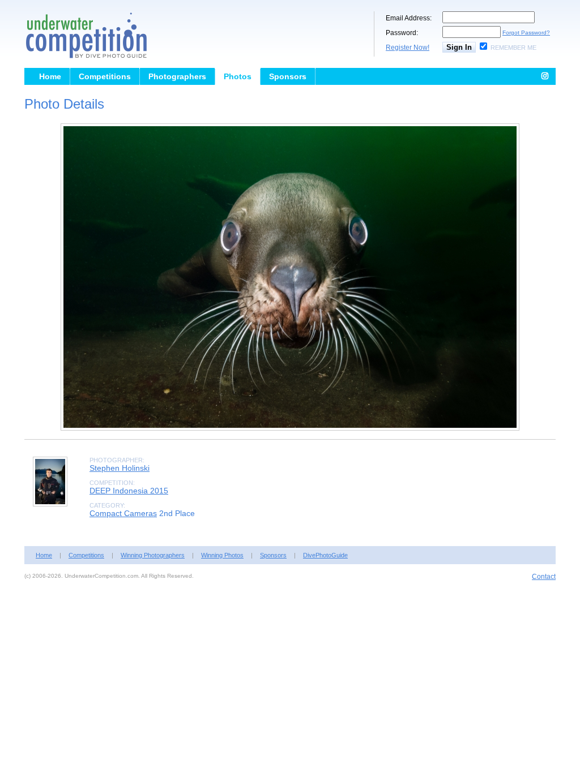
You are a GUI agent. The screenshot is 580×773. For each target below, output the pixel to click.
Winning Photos (222, 555)
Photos (237, 76)
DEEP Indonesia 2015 (128, 490)
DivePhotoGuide (325, 555)
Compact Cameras (123, 513)
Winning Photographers (153, 555)
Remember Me (513, 47)
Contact (544, 577)
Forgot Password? (526, 32)
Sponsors (287, 76)
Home (50, 76)
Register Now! (407, 47)
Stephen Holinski (119, 468)
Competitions (105, 76)
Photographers (177, 76)
